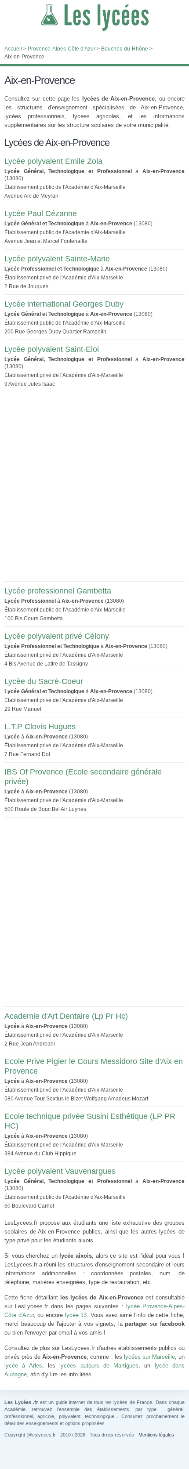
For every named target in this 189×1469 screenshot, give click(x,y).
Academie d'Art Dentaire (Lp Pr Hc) (66, 1016)
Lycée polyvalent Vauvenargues (60, 1171)
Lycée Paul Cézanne (40, 213)
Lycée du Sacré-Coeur (43, 681)
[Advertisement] (94, 486)
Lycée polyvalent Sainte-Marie (57, 258)
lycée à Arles (23, 1365)
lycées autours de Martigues (98, 1365)
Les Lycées (94, 17)
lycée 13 (76, 1315)
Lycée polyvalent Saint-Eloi (51, 349)
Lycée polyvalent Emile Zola (53, 161)
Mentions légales (156, 1434)
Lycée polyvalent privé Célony (56, 636)
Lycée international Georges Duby (64, 304)
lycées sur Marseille (149, 1356)
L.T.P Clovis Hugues (40, 726)
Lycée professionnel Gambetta (57, 590)
